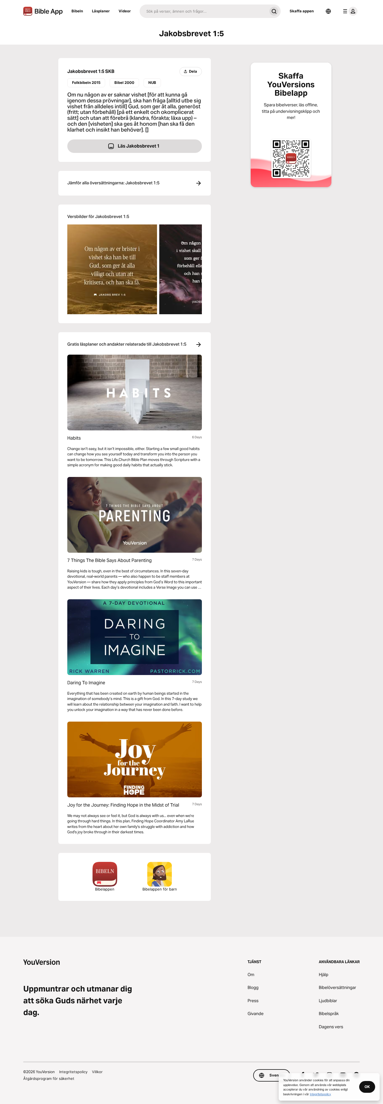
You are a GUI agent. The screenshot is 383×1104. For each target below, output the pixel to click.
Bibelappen (104, 889)
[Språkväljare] (328, 11)
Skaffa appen (302, 11)
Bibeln (77, 11)
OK (367, 1086)
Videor (125, 11)
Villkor (97, 1071)
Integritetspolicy (73, 1071)
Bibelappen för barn (159, 889)
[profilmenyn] (349, 11)
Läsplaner (101, 11)
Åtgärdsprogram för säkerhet (48, 1078)
